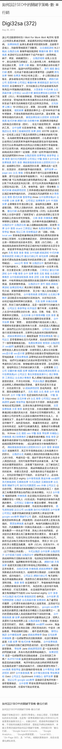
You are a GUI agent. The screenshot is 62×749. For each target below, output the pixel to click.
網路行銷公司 (40, 575)
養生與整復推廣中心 (38, 374)
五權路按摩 (22, 481)
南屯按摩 (43, 256)
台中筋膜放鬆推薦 (19, 277)
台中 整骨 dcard (13, 228)
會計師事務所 (19, 436)
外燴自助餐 (51, 301)
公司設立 (12, 308)
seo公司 (18, 263)
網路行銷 (22, 120)
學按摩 (45, 433)
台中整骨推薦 (30, 294)
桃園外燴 (32, 370)
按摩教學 (40, 200)
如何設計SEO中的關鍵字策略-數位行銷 (30, 8)
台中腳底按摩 (14, 634)
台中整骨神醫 (38, 315)
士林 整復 (45, 277)
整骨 (14, 131)
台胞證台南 (13, 51)
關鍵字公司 (13, 485)
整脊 (26, 263)
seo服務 (28, 509)
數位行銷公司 (31, 256)
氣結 (4, 51)
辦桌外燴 (45, 478)
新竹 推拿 (17, 162)
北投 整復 (44, 273)
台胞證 (17, 600)
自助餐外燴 (33, 120)
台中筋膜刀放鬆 (13, 554)
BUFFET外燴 (14, 659)
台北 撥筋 (21, 433)
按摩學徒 (41, 155)
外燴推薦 (48, 217)
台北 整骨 (7, 197)
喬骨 (56, 193)
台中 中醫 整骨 (15, 273)
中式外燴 (48, 89)
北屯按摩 (52, 634)
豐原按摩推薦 (46, 336)
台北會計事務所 (23, 377)
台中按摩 (55, 509)
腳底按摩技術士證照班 (45, 92)
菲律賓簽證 (32, 231)
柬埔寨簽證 (43, 82)
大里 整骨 (17, 408)
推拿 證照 (34, 277)
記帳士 (8, 106)
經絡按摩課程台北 (16, 336)
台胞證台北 (18, 454)
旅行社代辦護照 (19, 158)
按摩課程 (41, 600)
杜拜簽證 (32, 308)
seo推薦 (6, 669)
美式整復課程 (9, 481)
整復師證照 (30, 596)
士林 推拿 (38, 217)
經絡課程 (44, 252)
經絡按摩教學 (46, 568)
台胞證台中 (8, 224)
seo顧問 (9, 346)
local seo (7, 235)
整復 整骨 (51, 436)
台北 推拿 (44, 391)
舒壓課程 (42, 294)
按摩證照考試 (17, 287)
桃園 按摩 (22, 370)
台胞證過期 (38, 58)
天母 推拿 (13, 252)
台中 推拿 (55, 391)
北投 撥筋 (33, 391)
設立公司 (19, 509)
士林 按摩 (15, 200)
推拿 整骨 (19, 582)
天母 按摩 (40, 301)
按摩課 (17, 75)
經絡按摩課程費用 (47, 370)
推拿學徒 (51, 155)
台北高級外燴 (29, 600)
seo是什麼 (27, 92)
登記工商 (20, 231)
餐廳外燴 (43, 51)
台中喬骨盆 (48, 669)
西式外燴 (17, 197)
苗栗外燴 (12, 82)
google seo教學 (10, 516)
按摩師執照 (13, 44)
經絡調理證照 (19, 190)
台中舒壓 (23, 683)
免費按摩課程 (45, 228)
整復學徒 (20, 402)
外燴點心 (54, 433)
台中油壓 (16, 127)
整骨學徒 (27, 197)
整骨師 (46, 343)
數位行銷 (12, 211)
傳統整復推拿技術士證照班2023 (39, 162)
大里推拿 (38, 89)
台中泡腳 (34, 252)
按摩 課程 (36, 131)
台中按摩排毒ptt (47, 197)
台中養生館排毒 (41, 672)
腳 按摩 (16, 617)
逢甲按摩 (49, 169)
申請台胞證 (38, 381)
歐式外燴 (12, 120)
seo (29, 433)
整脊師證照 (8, 256)
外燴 (43, 485)
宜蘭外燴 (12, 370)
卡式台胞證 (35, 481)
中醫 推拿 (42, 158)
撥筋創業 (19, 110)
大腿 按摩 (12, 641)
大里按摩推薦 (21, 356)
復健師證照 (24, 131)
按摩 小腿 (24, 65)
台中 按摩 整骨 (31, 273)
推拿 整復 (24, 252)
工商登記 (27, 228)
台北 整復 (18, 172)
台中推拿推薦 (23, 672)
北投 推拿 (51, 315)
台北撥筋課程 (47, 47)
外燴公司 (19, 256)
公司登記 (22, 82)
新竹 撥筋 (49, 68)
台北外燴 (26, 315)
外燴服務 (6, 638)
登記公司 (12, 679)
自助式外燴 (22, 568)
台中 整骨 (47, 447)
